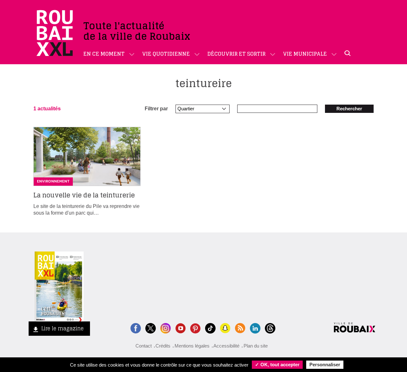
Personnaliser (324, 364)
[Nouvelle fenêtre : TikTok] (210, 328)
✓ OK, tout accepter (277, 364)
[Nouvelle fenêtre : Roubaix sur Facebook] (135, 328)
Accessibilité (226, 345)
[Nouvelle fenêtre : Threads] (270, 328)
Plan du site (256, 345)
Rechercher (349, 108)
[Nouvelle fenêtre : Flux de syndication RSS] (240, 328)
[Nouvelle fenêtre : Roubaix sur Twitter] (150, 328)
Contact (143, 345)
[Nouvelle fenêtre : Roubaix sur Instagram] (165, 328)
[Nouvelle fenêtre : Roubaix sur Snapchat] (225, 328)
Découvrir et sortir (236, 53)
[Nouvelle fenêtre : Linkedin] (255, 328)
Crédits (162, 345)
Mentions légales (192, 345)
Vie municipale (305, 53)
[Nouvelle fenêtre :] (180, 328)
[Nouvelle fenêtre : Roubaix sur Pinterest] (195, 328)
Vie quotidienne (166, 53)
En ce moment (104, 53)
